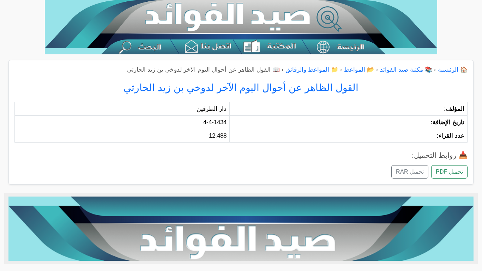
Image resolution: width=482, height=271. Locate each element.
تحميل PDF (449, 172)
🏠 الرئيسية (453, 69)
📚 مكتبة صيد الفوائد (406, 69)
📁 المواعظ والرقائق (311, 69)
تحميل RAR (410, 172)
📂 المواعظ (359, 69)
